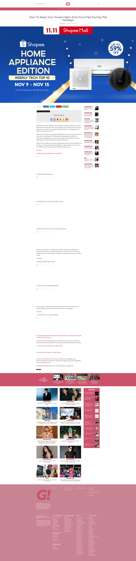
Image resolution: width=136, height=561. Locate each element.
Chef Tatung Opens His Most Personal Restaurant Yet (89, 398)
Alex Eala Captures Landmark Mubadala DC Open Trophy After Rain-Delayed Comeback (82, 382)
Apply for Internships (68, 490)
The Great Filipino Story (70, 420)
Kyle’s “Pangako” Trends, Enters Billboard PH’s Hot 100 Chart (89, 154)
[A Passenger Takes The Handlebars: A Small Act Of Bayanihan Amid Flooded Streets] (97, 120)
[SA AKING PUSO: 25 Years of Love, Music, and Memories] (97, 159)
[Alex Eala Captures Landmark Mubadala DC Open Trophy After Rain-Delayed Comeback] (82, 377)
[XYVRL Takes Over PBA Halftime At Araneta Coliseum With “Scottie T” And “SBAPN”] (97, 165)
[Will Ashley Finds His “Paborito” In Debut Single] (97, 108)
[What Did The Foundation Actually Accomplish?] (97, 445)
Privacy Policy (91, 490)
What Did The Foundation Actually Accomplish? (89, 444)
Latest (37, 369)
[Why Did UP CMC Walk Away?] (97, 440)
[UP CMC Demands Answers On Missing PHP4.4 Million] (97, 411)
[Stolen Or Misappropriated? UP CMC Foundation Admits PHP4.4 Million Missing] (97, 416)
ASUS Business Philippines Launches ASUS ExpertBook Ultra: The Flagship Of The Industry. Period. (89, 404)
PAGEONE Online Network (88, 106)
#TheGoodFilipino (47, 420)
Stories (40, 369)
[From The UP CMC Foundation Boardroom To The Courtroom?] (97, 429)
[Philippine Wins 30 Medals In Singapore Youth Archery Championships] (94, 377)
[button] (98, 3)
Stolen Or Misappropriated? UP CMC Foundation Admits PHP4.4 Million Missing (89, 416)
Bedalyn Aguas (62, 23)
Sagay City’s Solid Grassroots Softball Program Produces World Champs (70, 382)
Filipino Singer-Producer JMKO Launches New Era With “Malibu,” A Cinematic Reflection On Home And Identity (89, 136)
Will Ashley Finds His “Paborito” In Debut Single (88, 108)
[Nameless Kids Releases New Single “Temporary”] (97, 142)
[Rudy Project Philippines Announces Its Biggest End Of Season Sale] (97, 393)
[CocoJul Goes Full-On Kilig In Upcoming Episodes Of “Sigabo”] (97, 114)
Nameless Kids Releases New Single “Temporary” (89, 142)
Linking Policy (91, 495)
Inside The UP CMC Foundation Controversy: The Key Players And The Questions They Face (89, 423)
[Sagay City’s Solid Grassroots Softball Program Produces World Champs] (70, 377)
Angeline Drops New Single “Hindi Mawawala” (89, 148)
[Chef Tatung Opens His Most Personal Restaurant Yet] (97, 399)
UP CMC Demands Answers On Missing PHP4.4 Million (89, 410)
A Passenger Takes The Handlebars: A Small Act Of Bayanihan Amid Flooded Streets (89, 121)
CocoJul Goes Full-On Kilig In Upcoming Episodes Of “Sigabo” (88, 115)
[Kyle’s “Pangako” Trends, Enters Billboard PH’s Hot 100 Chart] (97, 153)
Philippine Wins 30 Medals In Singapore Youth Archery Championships (94, 382)
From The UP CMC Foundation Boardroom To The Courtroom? (89, 428)
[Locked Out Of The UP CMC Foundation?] (97, 434)
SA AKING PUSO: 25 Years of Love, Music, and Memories (89, 160)
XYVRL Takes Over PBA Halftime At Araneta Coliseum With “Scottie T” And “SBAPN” (89, 166)
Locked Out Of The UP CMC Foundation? (89, 433)
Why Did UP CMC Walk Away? (89, 439)
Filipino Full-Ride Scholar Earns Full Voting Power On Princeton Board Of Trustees (89, 128)
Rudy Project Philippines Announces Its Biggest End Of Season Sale (89, 393)
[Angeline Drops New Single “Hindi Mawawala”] (97, 148)
